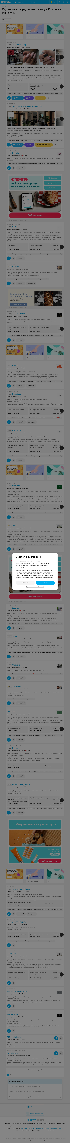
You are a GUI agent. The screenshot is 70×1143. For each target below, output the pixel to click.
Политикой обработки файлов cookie (41, 577)
